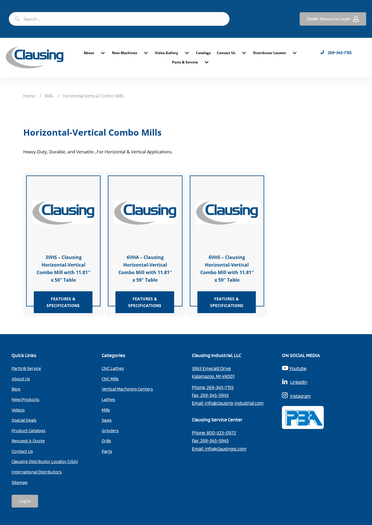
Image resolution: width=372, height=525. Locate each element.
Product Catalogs (28, 430)
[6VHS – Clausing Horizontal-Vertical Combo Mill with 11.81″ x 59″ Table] (227, 212)
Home (29, 96)
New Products (25, 399)
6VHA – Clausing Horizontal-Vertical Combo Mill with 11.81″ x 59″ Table (145, 268)
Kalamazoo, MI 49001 (213, 376)
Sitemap (20, 482)
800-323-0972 (221, 433)
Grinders (110, 430)
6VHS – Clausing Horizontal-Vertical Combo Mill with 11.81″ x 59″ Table (227, 268)
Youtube (297, 368)
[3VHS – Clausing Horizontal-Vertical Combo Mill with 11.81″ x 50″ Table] (63, 212)
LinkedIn (298, 382)
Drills (106, 441)
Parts (107, 451)
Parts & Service (185, 62)
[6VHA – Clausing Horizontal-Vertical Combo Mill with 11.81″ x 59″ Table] (145, 212)
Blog (16, 389)
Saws (107, 420)
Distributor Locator (269, 52)
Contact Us (226, 52)
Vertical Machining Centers (127, 389)
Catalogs (203, 52)
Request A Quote (28, 441)
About (89, 52)
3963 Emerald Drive (211, 368)
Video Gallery (166, 52)
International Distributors (37, 472)
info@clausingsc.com (225, 449)
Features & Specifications (63, 302)
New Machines (124, 52)
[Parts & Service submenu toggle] (206, 62)
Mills (49, 96)
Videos (18, 410)
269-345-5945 (214, 395)
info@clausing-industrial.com (234, 403)
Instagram (300, 396)
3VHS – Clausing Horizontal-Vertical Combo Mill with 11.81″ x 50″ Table (63, 268)
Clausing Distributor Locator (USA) (45, 461)
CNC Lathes (113, 368)
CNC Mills (110, 379)
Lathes (108, 399)
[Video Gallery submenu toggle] (187, 53)
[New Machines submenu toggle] (146, 53)
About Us (21, 379)
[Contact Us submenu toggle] (244, 53)
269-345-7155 (220, 387)
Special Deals (24, 420)
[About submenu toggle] (103, 53)
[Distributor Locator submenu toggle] (295, 53)
